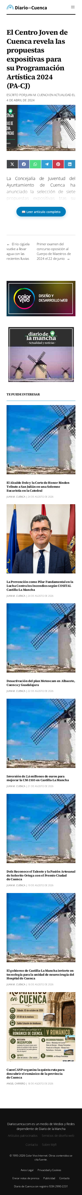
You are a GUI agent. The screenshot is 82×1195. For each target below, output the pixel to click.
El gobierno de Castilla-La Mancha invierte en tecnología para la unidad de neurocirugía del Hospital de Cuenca (40, 975)
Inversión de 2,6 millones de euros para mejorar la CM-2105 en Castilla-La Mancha (38, 778)
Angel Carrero (16, 1083)
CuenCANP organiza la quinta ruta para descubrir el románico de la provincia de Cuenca (35, 1074)
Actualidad (63, 95)
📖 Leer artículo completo (41, 212)
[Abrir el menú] (72, 7)
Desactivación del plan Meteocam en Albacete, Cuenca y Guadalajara (41, 683)
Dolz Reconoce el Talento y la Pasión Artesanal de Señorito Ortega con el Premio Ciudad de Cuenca (41, 876)
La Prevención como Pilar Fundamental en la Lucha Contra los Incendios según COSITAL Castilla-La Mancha (40, 586)
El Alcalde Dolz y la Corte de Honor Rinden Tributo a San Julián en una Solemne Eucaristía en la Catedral (38, 487)
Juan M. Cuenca (37, 95)
